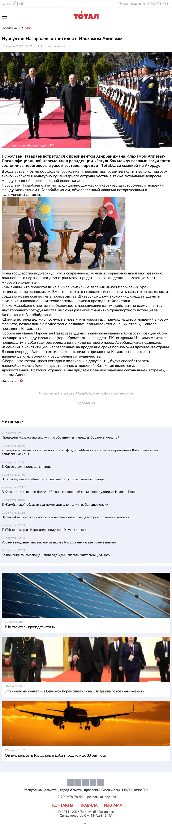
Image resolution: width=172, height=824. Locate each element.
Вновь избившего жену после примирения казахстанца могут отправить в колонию (66, 517)
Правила (88, 805)
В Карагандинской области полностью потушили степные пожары (53, 479)
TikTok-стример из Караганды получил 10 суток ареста (44, 529)
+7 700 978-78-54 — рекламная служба (86, 797)
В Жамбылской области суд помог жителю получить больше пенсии (55, 504)
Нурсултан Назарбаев (57, 393)
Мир (28, 28)
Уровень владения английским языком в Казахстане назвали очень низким (59, 542)
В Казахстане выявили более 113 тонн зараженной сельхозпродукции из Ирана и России (70, 492)
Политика (9, 28)
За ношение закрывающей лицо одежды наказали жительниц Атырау (56, 555)
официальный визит (117, 393)
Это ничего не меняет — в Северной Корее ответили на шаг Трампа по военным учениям (74, 691)
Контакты (62, 805)
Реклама (113, 805)
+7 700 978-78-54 (158, 3)
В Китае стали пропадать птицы (27, 466)
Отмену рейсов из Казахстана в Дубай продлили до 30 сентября (55, 755)
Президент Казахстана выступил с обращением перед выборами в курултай (60, 437)
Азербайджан (88, 393)
